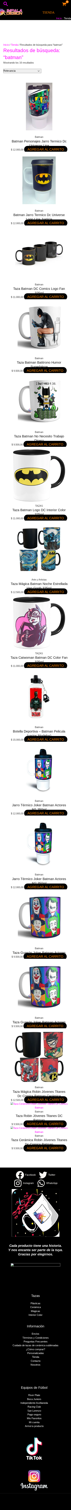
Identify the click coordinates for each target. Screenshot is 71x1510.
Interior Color (35, 1315)
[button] (5, 4)
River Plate (34, 1395)
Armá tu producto (34, 1426)
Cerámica (35, 1307)
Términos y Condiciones (35, 1337)
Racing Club (34, 1406)
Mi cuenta (34, 1422)
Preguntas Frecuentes (36, 1341)
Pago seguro (34, 1414)
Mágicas (35, 1311)
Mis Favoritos (34, 1418)
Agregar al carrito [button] (45, 149)
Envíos (35, 1333)
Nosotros (35, 1364)
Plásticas (35, 1303)
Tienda (14, 45)
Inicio (6, 45)
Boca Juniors (34, 1399)
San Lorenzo (34, 1410)
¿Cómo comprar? (35, 1349)
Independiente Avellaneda (34, 1403)
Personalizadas (35, 1353)
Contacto (35, 1361)
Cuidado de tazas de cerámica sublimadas (35, 1345)
